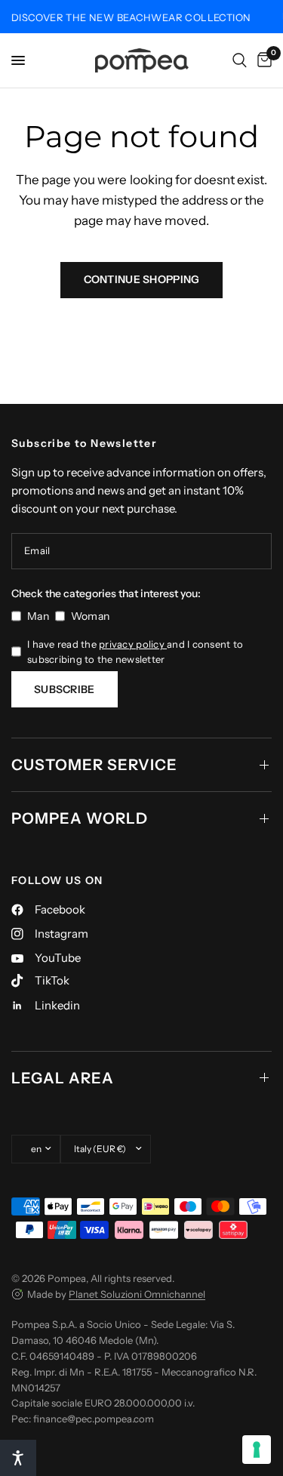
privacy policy (133, 644)
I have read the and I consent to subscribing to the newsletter (135, 652)
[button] (18, 1458)
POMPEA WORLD (79, 818)
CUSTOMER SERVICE (94, 765)
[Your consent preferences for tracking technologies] (256, 1449)
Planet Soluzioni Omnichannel (137, 1294)
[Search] (239, 60)
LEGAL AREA (62, 1078)
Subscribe (64, 689)
